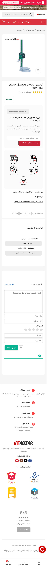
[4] (30, 329)
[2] (37, 329)
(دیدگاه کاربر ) (25, 92)
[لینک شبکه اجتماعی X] (25, 213)
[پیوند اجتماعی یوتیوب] (17, 460)
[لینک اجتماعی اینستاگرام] (21, 460)
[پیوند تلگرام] (12, 213)
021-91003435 (23, 406)
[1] (41, 329)
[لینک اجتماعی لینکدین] (17, 213)
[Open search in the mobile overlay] (18, 14)
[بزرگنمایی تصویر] (38, 70)
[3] (33, 329)
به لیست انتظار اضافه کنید (29, 143)
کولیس (19, 30)
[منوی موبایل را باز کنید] (44, 22)
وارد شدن (8, 284)
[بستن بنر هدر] (3, 7)
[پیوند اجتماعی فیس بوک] (30, 213)
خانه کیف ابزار (41, 30)
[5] (26, 329)
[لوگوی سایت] (41, 14)
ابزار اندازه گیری (29, 30)
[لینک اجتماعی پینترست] (21, 213)
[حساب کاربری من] (8, 22)
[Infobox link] (23, 390)
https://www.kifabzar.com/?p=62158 (28, 202)
